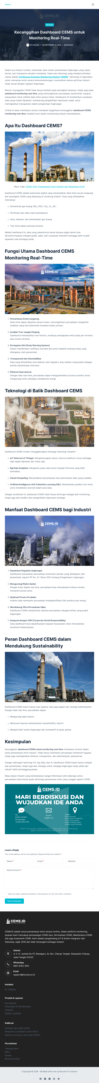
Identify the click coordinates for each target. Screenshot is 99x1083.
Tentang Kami (11, 1048)
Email (40, 861)
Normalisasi (10, 1003)
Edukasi (49, 25)
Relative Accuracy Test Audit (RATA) (22, 1035)
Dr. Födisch (10, 989)
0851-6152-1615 (21, 966)
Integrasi (9, 1010)
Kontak (8, 1055)
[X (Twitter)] (45, 1079)
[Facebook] (41, 1079)
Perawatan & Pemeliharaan (18, 1006)
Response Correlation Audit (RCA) (21, 1031)
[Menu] (93, 4)
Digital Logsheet (13, 1013)
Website (71, 861)
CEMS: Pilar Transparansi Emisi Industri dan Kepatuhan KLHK (55, 186)
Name (10, 861)
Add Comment (14, 870)
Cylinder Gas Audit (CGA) (17, 1028)
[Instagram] (50, 1079)
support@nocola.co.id (24, 974)
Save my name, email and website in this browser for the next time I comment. (40, 894)
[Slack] (59, 1079)
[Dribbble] (54, 1079)
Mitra (7, 1052)
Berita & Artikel (12, 1058)
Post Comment (14, 901)
